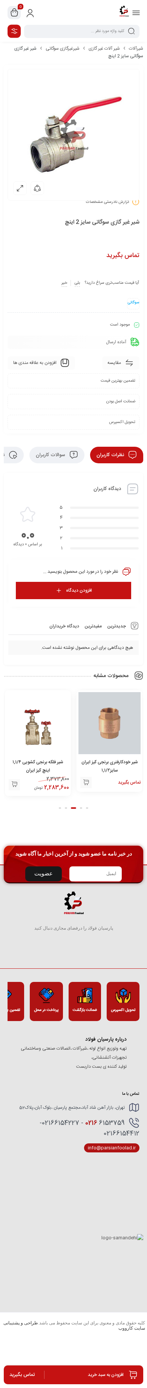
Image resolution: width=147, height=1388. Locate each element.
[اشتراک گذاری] (37, 188)
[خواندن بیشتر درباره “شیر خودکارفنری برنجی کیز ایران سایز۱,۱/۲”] (86, 782)
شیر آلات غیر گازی (104, 48)
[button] (87, 808)
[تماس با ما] (14, 784)
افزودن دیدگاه (79, 590)
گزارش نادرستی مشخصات (107, 202)
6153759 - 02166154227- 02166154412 (89, 1128)
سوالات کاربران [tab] (51, 455)
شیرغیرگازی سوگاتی (63, 48)
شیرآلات (136, 48)
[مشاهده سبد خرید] (14, 13)
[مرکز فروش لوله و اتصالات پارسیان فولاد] (124, 12)
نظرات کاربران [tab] (111, 455)
